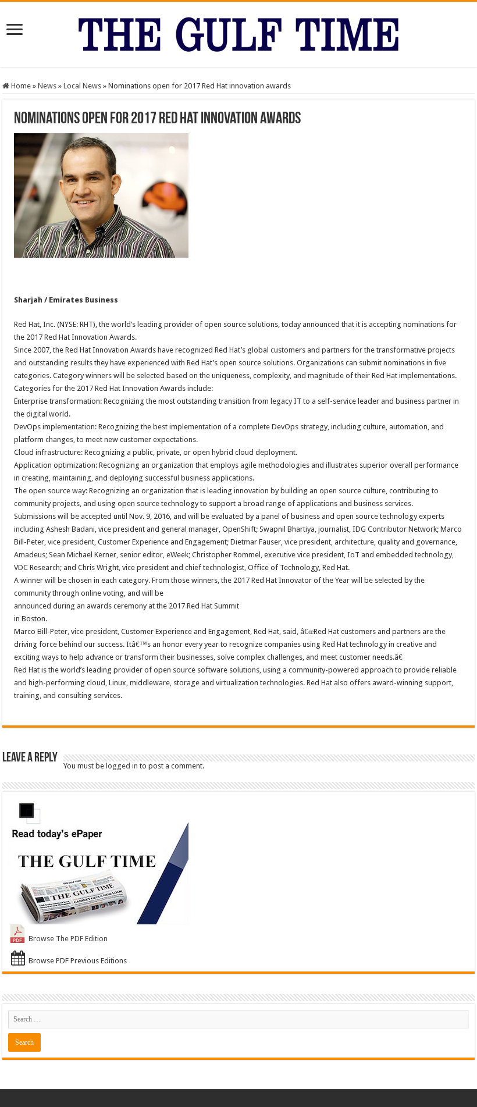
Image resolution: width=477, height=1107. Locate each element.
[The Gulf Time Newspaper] (238, 32)
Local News (82, 85)
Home (20, 85)
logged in (122, 765)
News (47, 85)
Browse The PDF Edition (68, 938)
